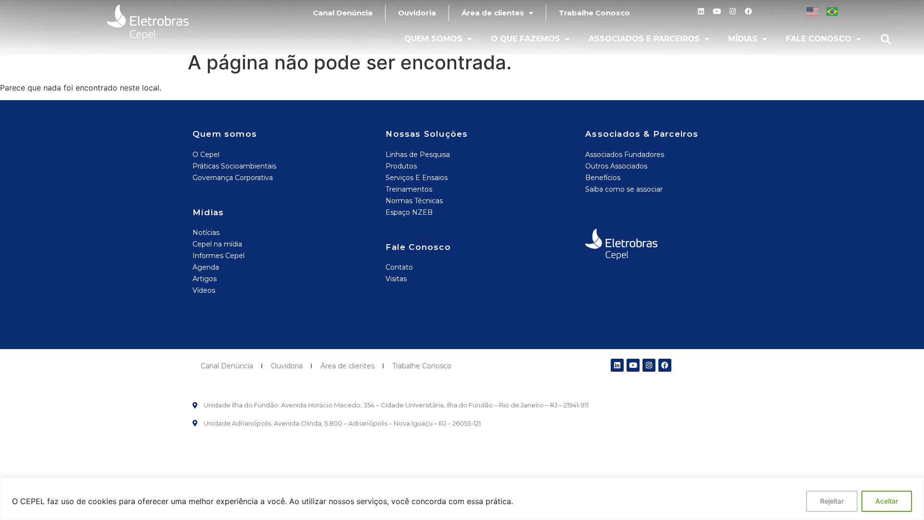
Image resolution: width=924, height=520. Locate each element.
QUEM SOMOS (433, 38)
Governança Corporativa (232, 177)
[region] (462, 498)
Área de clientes (493, 12)
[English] (813, 10)
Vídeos (203, 290)
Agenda (205, 267)
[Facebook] (748, 11)
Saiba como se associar (624, 189)
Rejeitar (832, 501)
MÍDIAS (742, 38)
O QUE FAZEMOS (525, 38)
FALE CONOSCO (818, 38)
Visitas (396, 278)
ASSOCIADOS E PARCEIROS (644, 38)
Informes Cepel (218, 255)
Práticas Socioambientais (234, 166)
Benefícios (602, 177)
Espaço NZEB (409, 212)
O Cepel (205, 154)
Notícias (205, 232)
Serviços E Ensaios (416, 177)
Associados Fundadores (624, 154)
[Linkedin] (700, 11)
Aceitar (886, 501)
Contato (399, 267)
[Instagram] (732, 11)
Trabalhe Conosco (594, 12)
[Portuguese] (832, 10)
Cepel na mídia (217, 244)
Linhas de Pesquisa (417, 154)
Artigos (204, 278)
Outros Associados (616, 166)
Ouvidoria (417, 12)
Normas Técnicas (414, 200)
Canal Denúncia (342, 12)
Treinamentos (408, 189)
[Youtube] (716, 11)
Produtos (401, 166)
